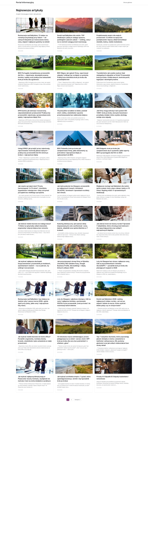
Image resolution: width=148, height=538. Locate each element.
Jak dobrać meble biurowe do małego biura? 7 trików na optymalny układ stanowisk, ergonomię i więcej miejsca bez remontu (34, 226)
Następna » (77, 399)
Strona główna (127, 2)
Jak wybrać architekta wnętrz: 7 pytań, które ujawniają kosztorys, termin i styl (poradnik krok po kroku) (74, 379)
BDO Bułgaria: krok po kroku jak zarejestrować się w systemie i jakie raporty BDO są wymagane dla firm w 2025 (113, 151)
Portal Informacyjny (25, 2)
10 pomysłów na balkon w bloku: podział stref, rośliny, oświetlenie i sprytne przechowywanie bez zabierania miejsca (72, 113)
